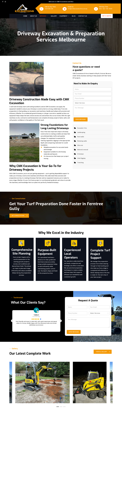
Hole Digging (81, 158)
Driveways (80, 154)
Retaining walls (82, 141)
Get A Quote (106, 16)
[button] (19, 216)
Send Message (80, 119)
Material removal (82, 149)
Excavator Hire (82, 128)
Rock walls (80, 137)
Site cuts (80, 145)
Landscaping (81, 132)
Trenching (80, 162)
